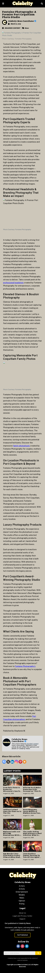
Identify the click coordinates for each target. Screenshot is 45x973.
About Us (22, 913)
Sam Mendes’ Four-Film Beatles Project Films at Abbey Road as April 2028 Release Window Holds (12, 857)
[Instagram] (16, 762)
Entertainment (22, 891)
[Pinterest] (20, 762)
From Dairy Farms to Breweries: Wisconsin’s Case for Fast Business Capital (12, 790)
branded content (32, 744)
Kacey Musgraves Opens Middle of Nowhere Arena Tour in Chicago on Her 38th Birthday (31, 813)
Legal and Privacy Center (22, 916)
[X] (8, 762)
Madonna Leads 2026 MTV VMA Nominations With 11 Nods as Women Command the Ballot (12, 835)
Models (22, 894)
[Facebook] (4, 762)
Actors (22, 886)
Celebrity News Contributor (21, 21)
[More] (24, 762)
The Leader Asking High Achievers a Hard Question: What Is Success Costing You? (32, 834)
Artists (22, 888)
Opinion (22, 900)
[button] (3, 3)
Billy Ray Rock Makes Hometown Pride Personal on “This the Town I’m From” (32, 790)
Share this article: (11, 756)
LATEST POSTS (12, 770)
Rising (21, 903)
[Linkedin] (12, 762)
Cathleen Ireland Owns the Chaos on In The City (12, 811)
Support (22, 919)
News (27, 28)
